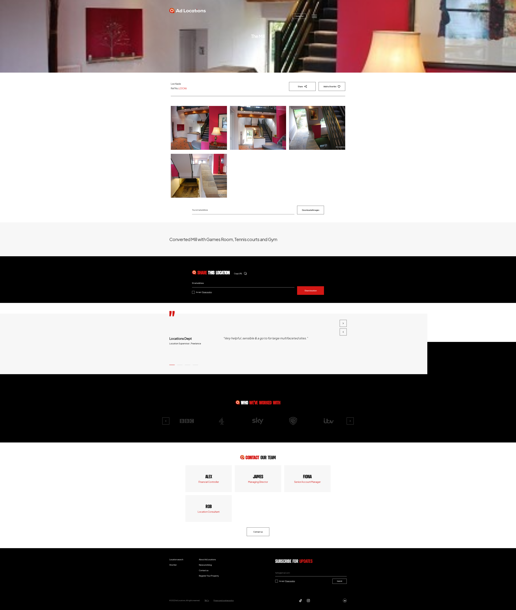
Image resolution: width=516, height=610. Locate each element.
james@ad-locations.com (258, 481)
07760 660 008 (258, 477)
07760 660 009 (208, 477)
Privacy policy (207, 292)
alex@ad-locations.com (209, 481)
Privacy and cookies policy (224, 601)
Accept (204, 292)
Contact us (299, 16)
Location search (180, 16)
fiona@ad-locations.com (307, 481)
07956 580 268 (307, 477)
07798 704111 (208, 506)
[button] (172, 365)
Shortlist (202, 16)
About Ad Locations (225, 16)
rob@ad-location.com (208, 511)
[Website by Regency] (345, 600)
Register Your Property (275, 16)
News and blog (249, 16)
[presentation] (343, 331)
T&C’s (207, 601)
